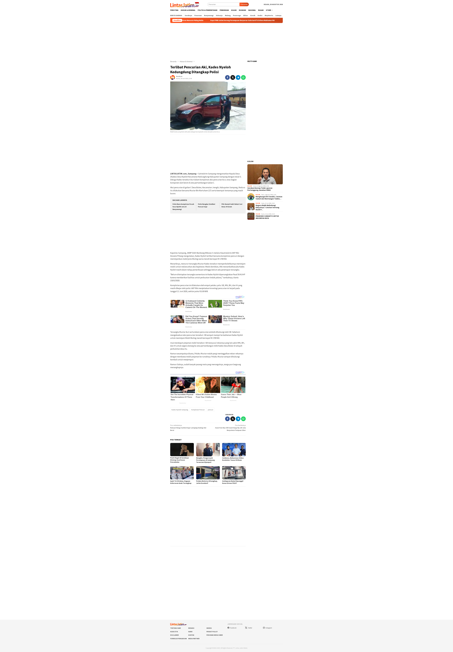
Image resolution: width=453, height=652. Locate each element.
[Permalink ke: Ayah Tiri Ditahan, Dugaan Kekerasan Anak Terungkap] (182, 472)
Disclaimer (174, 635)
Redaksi (191, 628)
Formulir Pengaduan (178, 639)
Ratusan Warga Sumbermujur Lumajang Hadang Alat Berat (188, 427)
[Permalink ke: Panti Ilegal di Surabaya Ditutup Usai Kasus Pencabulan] (182, 449)
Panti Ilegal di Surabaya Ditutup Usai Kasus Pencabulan (179, 460)
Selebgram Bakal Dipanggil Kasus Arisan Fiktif (232, 482)
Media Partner (193, 639)
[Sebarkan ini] (227, 77)
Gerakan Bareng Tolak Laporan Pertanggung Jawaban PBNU (259, 189)
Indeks (209, 628)
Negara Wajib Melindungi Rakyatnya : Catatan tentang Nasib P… (267, 207)
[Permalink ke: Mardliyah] (172, 77)
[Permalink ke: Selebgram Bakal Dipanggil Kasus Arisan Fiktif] (234, 472)
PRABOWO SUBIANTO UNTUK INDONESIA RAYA (267, 217)
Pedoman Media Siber (214, 635)
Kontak (191, 635)
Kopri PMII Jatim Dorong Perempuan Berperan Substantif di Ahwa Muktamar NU (203, 20)
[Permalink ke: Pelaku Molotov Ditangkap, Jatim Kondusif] (208, 472)
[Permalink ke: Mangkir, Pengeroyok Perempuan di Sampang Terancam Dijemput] (208, 449)
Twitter (250, 628)
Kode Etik (174, 632)
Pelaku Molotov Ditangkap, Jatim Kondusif (207, 482)
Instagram (269, 628)
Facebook (233, 628)
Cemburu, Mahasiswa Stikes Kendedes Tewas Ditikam (233, 459)
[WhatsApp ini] (243, 77)
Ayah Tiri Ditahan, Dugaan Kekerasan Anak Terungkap (180, 482)
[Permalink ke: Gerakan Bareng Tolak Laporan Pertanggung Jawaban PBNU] (265, 174)
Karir (190, 632)
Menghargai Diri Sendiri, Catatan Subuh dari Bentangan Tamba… (269, 198)
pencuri (210, 410)
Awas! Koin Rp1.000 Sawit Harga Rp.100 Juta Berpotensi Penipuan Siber (230, 427)
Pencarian (244, 4)
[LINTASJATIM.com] (185, 4)
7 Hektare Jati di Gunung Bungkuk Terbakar (260, 20)
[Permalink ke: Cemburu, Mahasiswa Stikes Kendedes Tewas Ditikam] (234, 449)
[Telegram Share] (238, 77)
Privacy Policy (212, 632)
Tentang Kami (175, 628)
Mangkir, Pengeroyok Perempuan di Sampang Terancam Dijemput (205, 460)
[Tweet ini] (232, 77)
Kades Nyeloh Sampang (180, 410)
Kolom (250, 161)
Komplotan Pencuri (198, 410)
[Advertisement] (226, 41)
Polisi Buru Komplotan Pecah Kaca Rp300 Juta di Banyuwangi (183, 206)
